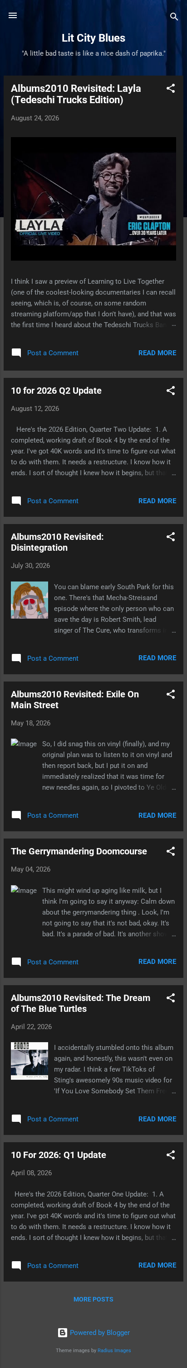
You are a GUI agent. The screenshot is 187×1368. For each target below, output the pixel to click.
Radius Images (114, 1351)
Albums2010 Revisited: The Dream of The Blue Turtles (80, 1003)
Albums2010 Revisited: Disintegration (57, 542)
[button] (170, 90)
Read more (157, 353)
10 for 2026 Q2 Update (56, 390)
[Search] (174, 18)
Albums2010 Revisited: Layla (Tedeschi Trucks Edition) (76, 94)
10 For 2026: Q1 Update (58, 1154)
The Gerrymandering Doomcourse (79, 851)
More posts (93, 1299)
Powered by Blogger (99, 1333)
